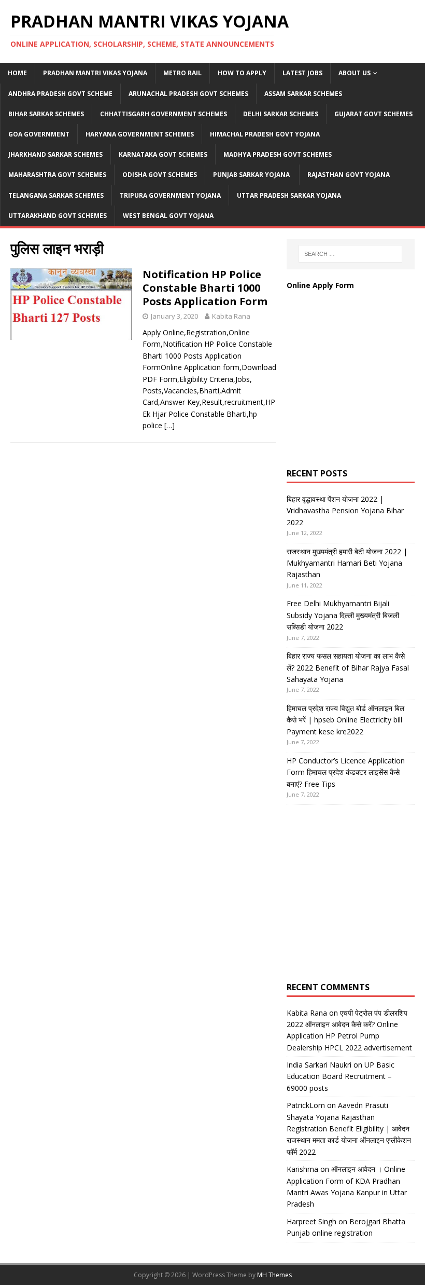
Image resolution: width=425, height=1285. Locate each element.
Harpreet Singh (311, 1221)
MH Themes (274, 1274)
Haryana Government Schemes (140, 134)
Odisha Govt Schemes (159, 174)
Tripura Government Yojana (170, 195)
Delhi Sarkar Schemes (280, 114)
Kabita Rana (231, 316)
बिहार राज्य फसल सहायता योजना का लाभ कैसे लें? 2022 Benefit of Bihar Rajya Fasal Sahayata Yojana (348, 667)
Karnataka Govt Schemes (163, 154)
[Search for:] (350, 254)
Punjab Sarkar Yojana (252, 174)
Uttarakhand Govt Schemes (57, 215)
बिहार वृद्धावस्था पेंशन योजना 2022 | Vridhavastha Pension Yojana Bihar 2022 (345, 510)
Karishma (302, 1169)
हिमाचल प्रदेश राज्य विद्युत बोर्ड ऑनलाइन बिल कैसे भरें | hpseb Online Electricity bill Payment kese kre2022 (345, 719)
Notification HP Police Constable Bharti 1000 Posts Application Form (205, 287)
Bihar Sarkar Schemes (46, 114)
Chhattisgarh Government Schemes (163, 114)
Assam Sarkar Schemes (303, 93)
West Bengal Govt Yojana (168, 215)
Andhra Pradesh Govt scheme (60, 93)
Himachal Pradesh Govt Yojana (265, 134)
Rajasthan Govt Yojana (348, 174)
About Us (354, 73)
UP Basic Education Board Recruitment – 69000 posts (340, 1076)
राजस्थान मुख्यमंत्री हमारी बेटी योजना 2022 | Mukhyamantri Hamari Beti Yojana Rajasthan (347, 563)
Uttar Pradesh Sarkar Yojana (289, 195)
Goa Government (38, 134)
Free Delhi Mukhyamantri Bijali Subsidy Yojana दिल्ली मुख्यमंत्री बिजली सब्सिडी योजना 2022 (343, 615)
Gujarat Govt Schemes (373, 114)
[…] (169, 425)
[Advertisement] (356, 390)
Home (17, 73)
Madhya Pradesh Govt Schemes (277, 154)
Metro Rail (182, 73)
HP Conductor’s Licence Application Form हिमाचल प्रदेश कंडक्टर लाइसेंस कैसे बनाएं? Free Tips (346, 772)
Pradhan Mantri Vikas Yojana (95, 73)
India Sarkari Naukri (319, 1065)
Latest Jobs (302, 73)
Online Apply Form (321, 285)
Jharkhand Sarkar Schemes (55, 154)
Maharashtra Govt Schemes (57, 174)
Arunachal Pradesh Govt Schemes (188, 93)
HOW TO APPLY (242, 73)
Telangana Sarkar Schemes (56, 195)
